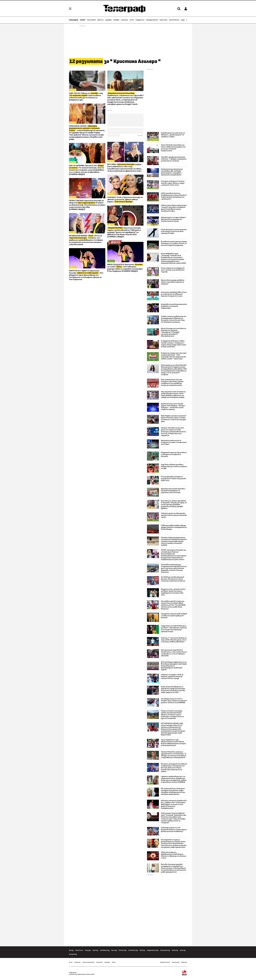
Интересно (174, 20)
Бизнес (124, 20)
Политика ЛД (175, 962)
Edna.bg (182, 950)
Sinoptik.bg (73, 954)
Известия (184, 962)
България (91, 20)
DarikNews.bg (104, 950)
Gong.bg (88, 950)
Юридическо (152, 20)
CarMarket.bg (133, 950)
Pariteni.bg (122, 950)
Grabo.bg (175, 950)
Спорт (82, 20)
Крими (116, 20)
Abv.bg (71, 950)
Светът (100, 20)
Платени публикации (88, 962)
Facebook (107, 962)
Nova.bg (114, 950)
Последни (73, 20)
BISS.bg (142, 950)
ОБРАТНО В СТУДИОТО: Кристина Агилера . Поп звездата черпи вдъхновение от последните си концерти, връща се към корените (86, 275)
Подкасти (139, 20)
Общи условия (91, 974)
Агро (132, 20)
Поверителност (165, 962)
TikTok (113, 962)
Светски (163, 20)
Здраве (108, 20)
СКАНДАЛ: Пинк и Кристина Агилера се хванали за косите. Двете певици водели (125, 199)
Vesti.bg (95, 950)
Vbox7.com (79, 950)
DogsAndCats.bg (152, 950)
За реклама (77, 962)
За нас (70, 962)
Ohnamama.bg (165, 950)
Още (183, 20)
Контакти (99, 962)
